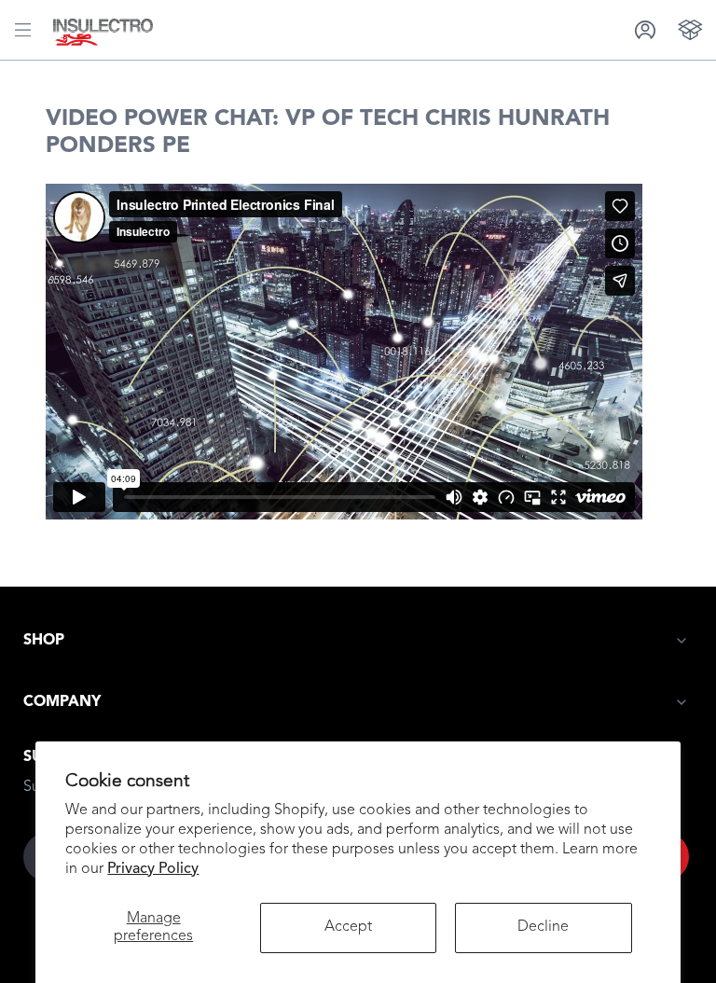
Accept (348, 927)
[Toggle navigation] (23, 30)
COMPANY (62, 702)
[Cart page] (690, 29)
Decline (543, 927)
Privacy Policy (153, 869)
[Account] (645, 29)
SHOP (43, 640)
